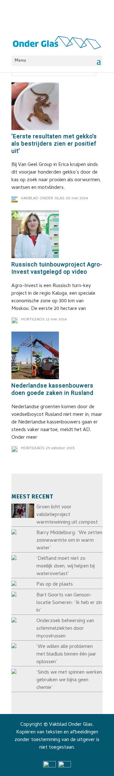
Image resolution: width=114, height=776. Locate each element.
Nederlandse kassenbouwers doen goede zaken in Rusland (52, 389)
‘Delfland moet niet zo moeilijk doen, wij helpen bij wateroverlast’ (65, 566)
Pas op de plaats (54, 584)
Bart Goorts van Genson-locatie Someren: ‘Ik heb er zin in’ (69, 603)
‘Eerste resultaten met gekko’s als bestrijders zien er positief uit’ (54, 143)
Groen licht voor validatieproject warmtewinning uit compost (67, 515)
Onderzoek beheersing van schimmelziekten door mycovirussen (65, 629)
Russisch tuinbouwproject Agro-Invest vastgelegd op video (56, 268)
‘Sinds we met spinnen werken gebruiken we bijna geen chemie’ (69, 680)
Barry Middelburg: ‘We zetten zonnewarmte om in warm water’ (69, 541)
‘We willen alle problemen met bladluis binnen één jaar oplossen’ (66, 654)
